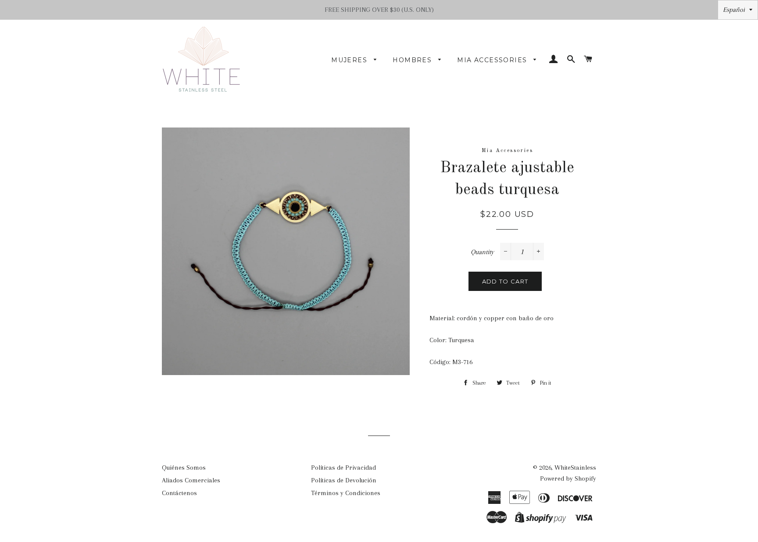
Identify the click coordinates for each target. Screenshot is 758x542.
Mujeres (350, 60)
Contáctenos (179, 493)
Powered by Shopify (568, 478)
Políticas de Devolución (343, 480)
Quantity (482, 252)
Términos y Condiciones (345, 493)
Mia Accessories (493, 60)
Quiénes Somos (184, 467)
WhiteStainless (575, 467)
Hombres (413, 60)
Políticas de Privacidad (343, 467)
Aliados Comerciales (191, 480)
